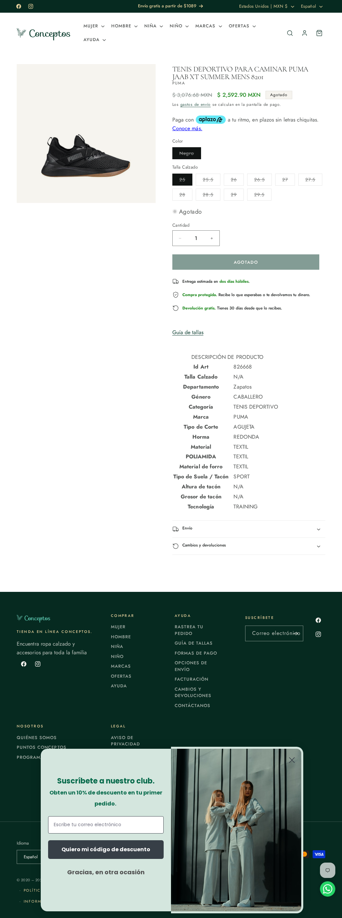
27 (288, 181)
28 (185, 196)
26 (237, 181)
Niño (117, 656)
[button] (93, 26)
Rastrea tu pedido (189, 630)
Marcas (121, 666)
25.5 (211, 181)
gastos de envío (195, 104)
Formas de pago (196, 653)
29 (237, 196)
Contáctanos (192, 705)
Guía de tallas (187, 332)
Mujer (118, 627)
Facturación (191, 679)
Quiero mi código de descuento (105, 849)
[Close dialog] (292, 760)
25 (185, 181)
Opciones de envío (191, 666)
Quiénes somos (37, 737)
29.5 (263, 196)
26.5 (263, 181)
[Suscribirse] (295, 633)
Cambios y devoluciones (193, 692)
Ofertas (121, 676)
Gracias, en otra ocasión (106, 872)
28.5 (211, 196)
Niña (117, 646)
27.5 (313, 181)
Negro (190, 154)
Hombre (121, 637)
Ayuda (119, 686)
